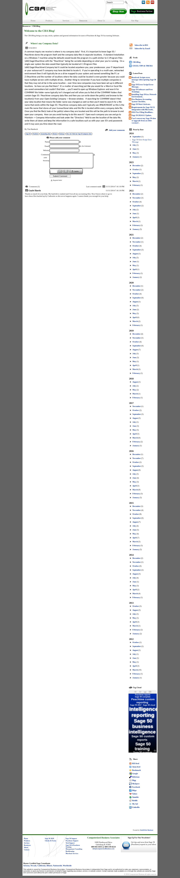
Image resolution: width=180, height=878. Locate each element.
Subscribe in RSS (141, 45)
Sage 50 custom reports (142, 738)
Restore (55, 134)
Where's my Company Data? (44, 43)
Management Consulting (74, 849)
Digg (134, 780)
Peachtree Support (72, 841)
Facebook (136, 787)
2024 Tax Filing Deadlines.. (142, 112)
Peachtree (35, 134)
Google (135, 773)
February (136, 185)
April (134, 217)
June (134, 149)
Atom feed (136, 767)
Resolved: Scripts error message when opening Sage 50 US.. (144, 79)
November (136, 198)
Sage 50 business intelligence (142, 726)
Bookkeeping (70, 851)
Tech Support (70, 843)
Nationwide (57, 866)
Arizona (26, 866)
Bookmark (136, 770)
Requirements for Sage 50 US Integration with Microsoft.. (143, 108)
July (134, 145)
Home (26, 838)
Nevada (34, 866)
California (41, 866)
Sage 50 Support (71, 838)
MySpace (136, 784)
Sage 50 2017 (135, 705)
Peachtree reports (142, 695)
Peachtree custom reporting (143, 701)
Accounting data (45, 134)
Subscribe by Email (142, 48)
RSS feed (135, 763)
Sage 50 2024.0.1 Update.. (142, 115)
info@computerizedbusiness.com (103, 849)
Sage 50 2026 (49, 838)
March (135, 181)
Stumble (135, 797)
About (26, 847)
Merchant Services (72, 853)
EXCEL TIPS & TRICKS (143, 66)
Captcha (76, 171)
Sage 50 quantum (142, 752)
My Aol (135, 804)
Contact (26, 849)
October (135, 169)
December (136, 165)
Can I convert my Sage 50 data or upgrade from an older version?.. (144, 120)
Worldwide (67, 866)
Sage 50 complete (142, 697)
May (134, 153)
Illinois (49, 866)
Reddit (134, 800)
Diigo (134, 790)
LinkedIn (136, 807)
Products (27, 841)
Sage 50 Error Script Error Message (142, 141)
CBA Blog (136, 62)
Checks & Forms (50, 841)
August (135, 254)
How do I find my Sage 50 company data (78, 134)
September (136, 137)
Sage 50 (28, 134)
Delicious (136, 777)
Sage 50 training (143, 746)
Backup (61, 134)
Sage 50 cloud (149, 705)
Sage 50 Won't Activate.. (141, 104)
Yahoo (134, 794)
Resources (27, 845)
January (135, 157)
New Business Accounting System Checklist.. (141, 100)
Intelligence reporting (143, 712)
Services (26, 843)
